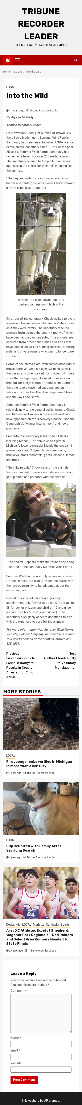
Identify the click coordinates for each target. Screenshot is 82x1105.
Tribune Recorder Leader (41, 23)
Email (15, 1050)
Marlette (38, 924)
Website (16, 1063)
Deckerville (13, 924)
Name (16, 1038)
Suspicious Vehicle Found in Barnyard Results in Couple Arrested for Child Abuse (20, 665)
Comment (19, 991)
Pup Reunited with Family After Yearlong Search (33, 848)
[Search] (75, 60)
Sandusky (52, 924)
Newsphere (31, 1100)
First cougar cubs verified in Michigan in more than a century (39, 764)
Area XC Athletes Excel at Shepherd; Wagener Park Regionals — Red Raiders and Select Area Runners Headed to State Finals (39, 937)
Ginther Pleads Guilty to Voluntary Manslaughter (60, 661)
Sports (65, 924)
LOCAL (10, 87)
